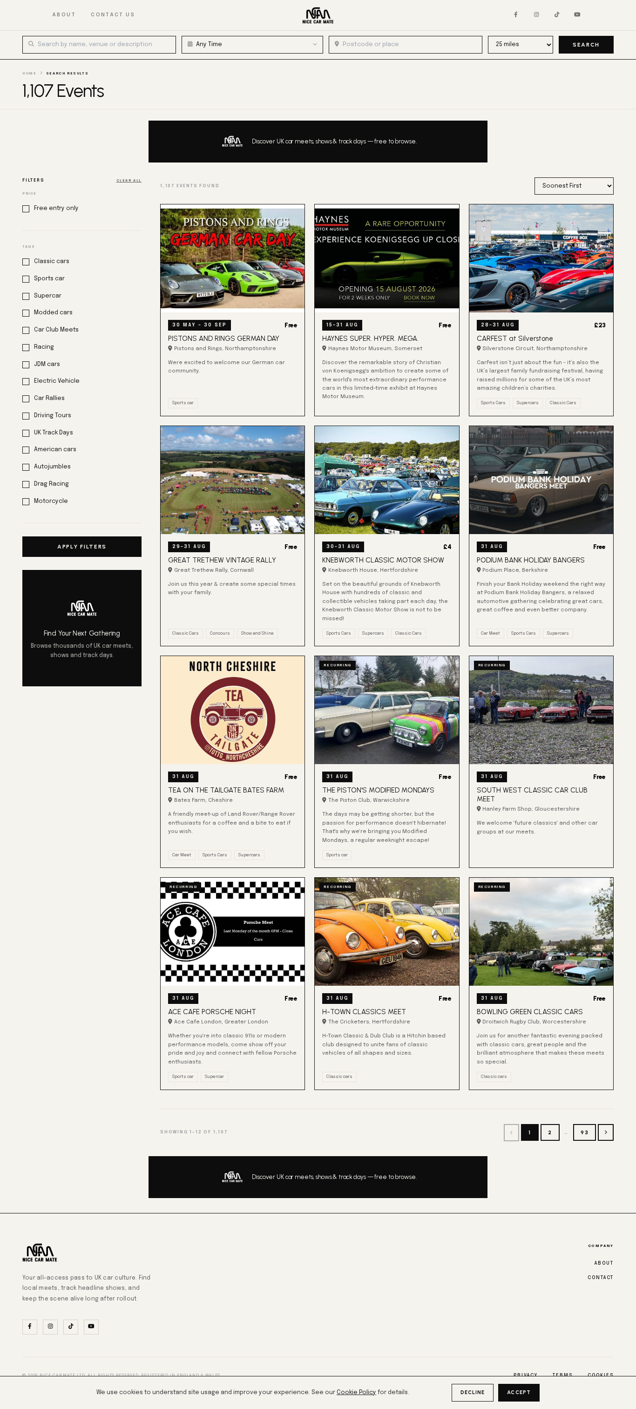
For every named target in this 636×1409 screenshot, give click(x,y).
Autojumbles (52, 467)
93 (585, 1132)
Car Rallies (49, 398)
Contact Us (113, 15)
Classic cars (51, 261)
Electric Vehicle (57, 381)
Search (586, 44)
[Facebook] (515, 15)
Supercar (47, 296)
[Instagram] (536, 15)
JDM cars (47, 364)
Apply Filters (82, 546)
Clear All (129, 181)
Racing (44, 347)
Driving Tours (52, 416)
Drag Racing (51, 484)
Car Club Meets (56, 330)
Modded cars (53, 313)
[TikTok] (556, 15)
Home (29, 73)
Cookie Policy (356, 1392)
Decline (472, 1392)
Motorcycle (51, 501)
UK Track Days (53, 433)
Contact (601, 1277)
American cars (55, 450)
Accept (519, 1392)
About (64, 15)
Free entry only (56, 208)
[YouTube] (577, 15)
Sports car (49, 279)
